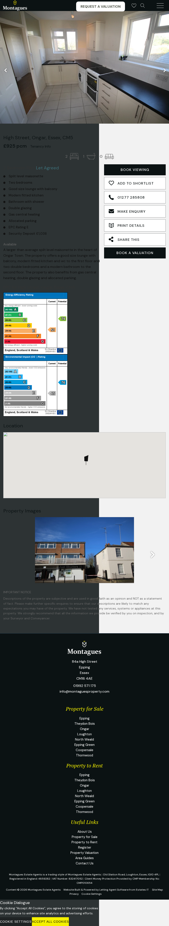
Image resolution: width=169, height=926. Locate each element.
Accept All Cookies (50, 921)
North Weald (84, 739)
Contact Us (85, 863)
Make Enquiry (132, 211)
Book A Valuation (134, 253)
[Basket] (133, 5)
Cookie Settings (91, 894)
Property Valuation (84, 853)
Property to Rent (84, 842)
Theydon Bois (84, 723)
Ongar (84, 729)
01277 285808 (131, 197)
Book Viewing (135, 169)
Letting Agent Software (114, 889)
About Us (84, 831)
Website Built (71, 889)
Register (84, 847)
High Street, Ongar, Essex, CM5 (38, 137)
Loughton (84, 734)
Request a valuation (101, 6)
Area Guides (84, 858)
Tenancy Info (40, 146)
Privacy (74, 894)
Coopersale (84, 750)
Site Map (157, 889)
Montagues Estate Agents (44, 889)
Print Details (131, 225)
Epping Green (84, 745)
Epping (84, 718)
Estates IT (142, 889)
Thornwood (84, 755)
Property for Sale (84, 837)
